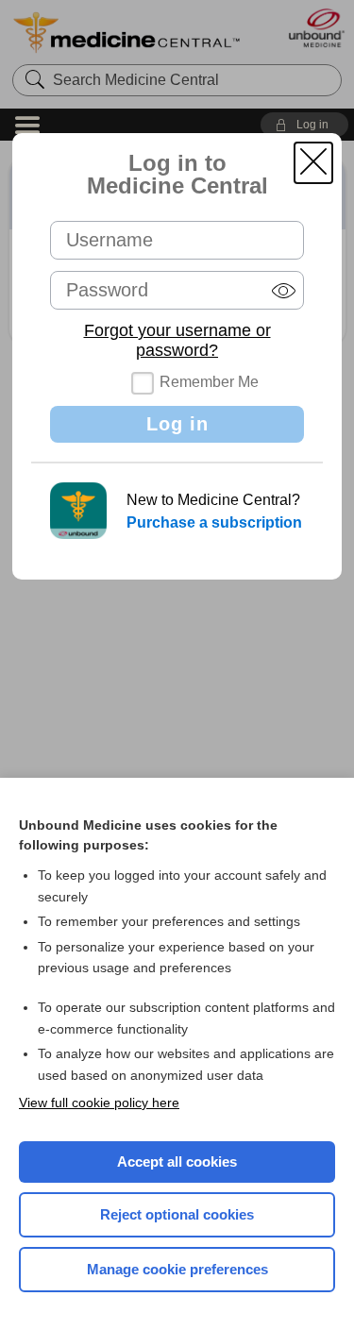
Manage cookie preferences (177, 1269)
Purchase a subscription (214, 522)
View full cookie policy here (99, 1102)
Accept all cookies (177, 1161)
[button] (313, 163)
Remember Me (209, 382)
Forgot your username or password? (177, 340)
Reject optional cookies (177, 1214)
